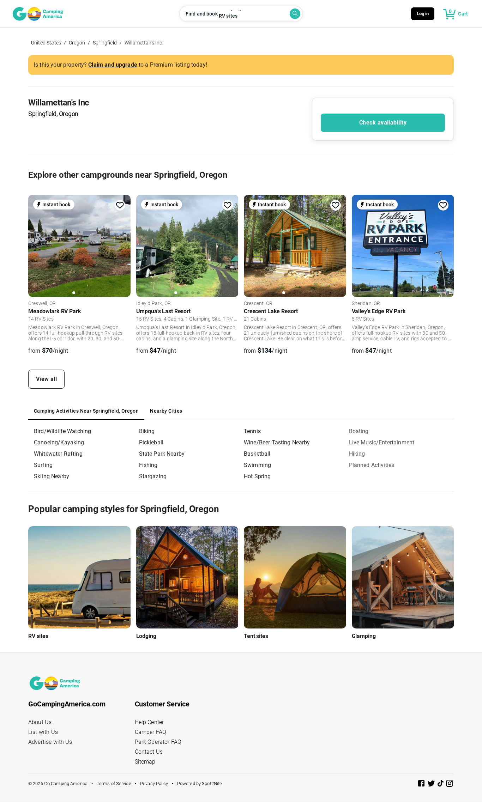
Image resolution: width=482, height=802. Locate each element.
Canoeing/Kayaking (59, 442)
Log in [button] (423, 13)
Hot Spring (257, 476)
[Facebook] (422, 784)
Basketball (257, 453)
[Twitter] (432, 784)
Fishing (148, 465)
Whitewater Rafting (58, 453)
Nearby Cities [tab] (166, 411)
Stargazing (153, 476)
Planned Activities (371, 465)
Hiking (357, 453)
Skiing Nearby (51, 476)
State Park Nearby (162, 453)
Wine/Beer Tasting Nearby (277, 442)
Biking (147, 431)
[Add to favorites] (120, 205)
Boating (359, 431)
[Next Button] (123, 246)
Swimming (257, 465)
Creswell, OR (42, 303)
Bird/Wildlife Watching (62, 431)
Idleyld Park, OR (153, 303)
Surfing (43, 465)
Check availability (382, 122)
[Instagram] (449, 784)
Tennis (252, 431)
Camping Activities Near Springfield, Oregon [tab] (86, 411)
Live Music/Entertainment (382, 442)
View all (46, 379)
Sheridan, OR (366, 303)
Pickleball (151, 442)
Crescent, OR (258, 303)
